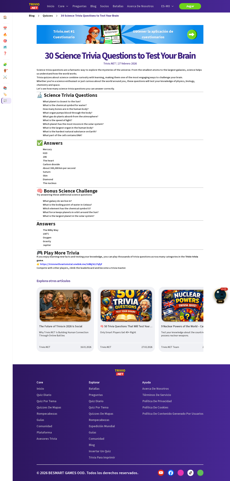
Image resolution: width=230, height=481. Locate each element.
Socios (104, 6)
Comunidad (44, 426)
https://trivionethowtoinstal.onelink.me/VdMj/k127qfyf (71, 264)
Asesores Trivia (47, 439)
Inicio (50, 6)
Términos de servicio (156, 395)
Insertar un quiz (100, 451)
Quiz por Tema (46, 401)
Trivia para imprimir (102, 457)
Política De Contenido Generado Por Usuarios (172, 414)
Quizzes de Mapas (49, 407)
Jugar (190, 6)
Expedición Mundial (102, 426)
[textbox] (120, 169)
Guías (40, 420)
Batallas (118, 6)
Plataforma (44, 432)
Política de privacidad (157, 401)
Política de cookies (155, 407)
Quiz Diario (44, 395)
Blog (93, 6)
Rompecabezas (47, 414)
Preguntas (79, 6)
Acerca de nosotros (140, 6)
